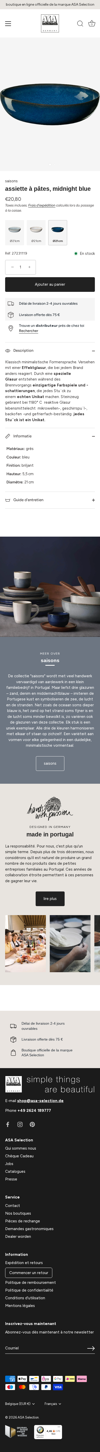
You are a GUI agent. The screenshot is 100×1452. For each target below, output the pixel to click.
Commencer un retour (28, 1272)
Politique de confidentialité (29, 1290)
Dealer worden (18, 1236)
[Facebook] (7, 1124)
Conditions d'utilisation (25, 1298)
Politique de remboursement (30, 1282)
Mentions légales (20, 1305)
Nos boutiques (18, 1213)
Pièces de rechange (22, 1221)
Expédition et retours (24, 1262)
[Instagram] (20, 1124)
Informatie (22, 436)
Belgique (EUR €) (18, 1404)
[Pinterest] (32, 1124)
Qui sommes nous (20, 1148)
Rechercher (28, 331)
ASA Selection (28, 1417)
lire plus (50, 898)
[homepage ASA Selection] (50, 23)
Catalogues (15, 1171)
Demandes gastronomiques (29, 1228)
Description (22, 350)
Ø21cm (15, 241)
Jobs (9, 1163)
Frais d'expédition (41, 205)
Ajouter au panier (50, 284)
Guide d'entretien (27, 500)
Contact (12, 1205)
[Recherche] (80, 24)
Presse (11, 1179)
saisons (11, 181)
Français (51, 1404)
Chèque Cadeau (19, 1156)
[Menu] (8, 23)
